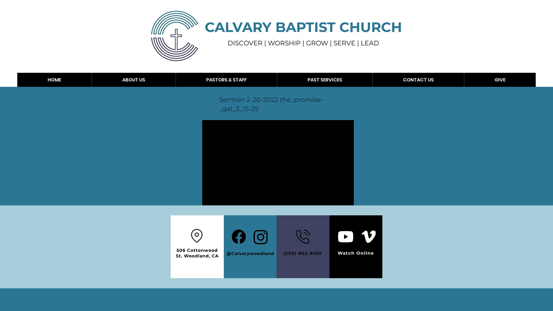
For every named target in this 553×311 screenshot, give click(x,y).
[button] (324, 80)
